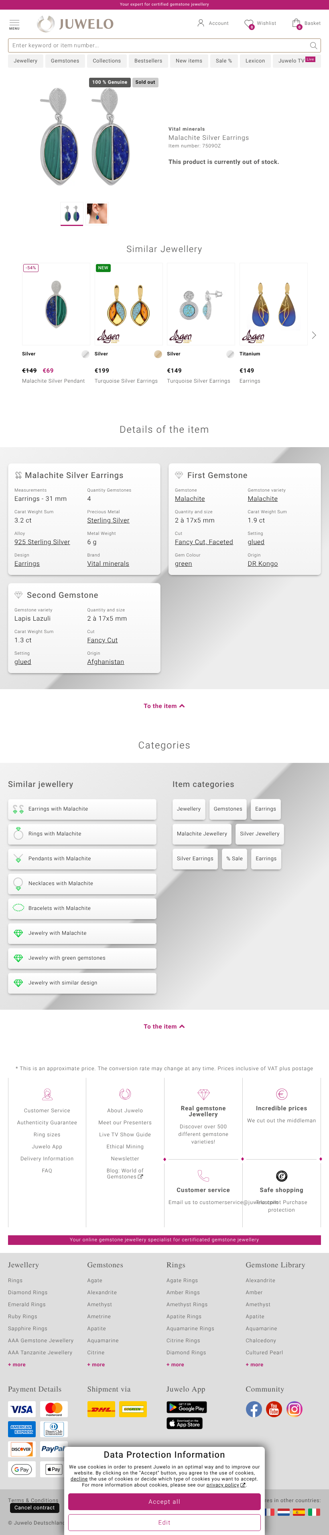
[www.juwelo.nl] (284, 1512)
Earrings (27, 564)
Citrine (96, 1353)
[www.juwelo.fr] (268, 1512)
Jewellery (25, 61)
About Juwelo (125, 1111)
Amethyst (99, 1305)
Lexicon (255, 61)
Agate (95, 1281)
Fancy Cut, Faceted (204, 542)
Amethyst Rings (187, 1305)
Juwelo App (47, 1147)
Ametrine (99, 1317)
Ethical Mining (125, 1147)
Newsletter (125, 1159)
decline (79, 1479)
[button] (14, 24)
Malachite (190, 499)
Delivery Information (47, 1159)
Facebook (254, 1409)
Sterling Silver (108, 520)
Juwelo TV (296, 61)
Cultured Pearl (264, 1353)
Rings (15, 1281)
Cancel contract (34, 1508)
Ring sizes (47, 1135)
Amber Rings (183, 1293)
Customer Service (47, 1111)
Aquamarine (103, 1341)
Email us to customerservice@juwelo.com (223, 1202)
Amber (254, 1293)
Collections (107, 61)
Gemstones (65, 61)
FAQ (47, 1171)
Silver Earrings (195, 859)
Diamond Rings (28, 1293)
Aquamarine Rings (190, 1329)
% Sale (234, 859)
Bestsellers (148, 61)
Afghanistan (105, 662)
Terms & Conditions (33, 1501)
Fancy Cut (102, 640)
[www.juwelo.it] (314, 1512)
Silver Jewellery (260, 834)
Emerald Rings (27, 1305)
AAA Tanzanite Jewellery (40, 1353)
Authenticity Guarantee (47, 1123)
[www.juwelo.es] (299, 1512)
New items (189, 61)
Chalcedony (261, 1341)
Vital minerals (108, 564)
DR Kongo (263, 564)
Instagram (294, 1409)
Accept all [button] (164, 1502)
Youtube (274, 1409)
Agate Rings (182, 1281)
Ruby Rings (22, 1317)
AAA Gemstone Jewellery (41, 1341)
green (183, 564)
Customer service (203, 1190)
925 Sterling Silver (42, 542)
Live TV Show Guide (125, 1135)
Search (314, 45)
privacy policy (223, 1485)
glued (256, 542)
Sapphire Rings (28, 1329)
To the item (160, 706)
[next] (313, 335)
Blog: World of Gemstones (125, 1174)
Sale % (224, 61)
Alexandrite (102, 1293)
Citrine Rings (183, 1341)
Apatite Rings (184, 1317)
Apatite (96, 1329)
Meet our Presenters (125, 1123)
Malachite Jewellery (202, 834)
